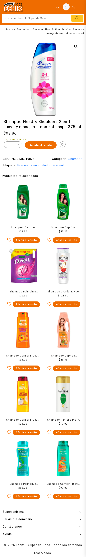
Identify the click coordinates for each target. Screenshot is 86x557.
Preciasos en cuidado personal (40, 165)
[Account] (66, 6)
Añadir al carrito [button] (26, 240)
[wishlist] (57, 6)
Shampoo (75, 159)
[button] (76, 46)
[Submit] (77, 18)
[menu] (81, 7)
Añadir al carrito (41, 145)
